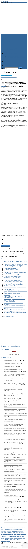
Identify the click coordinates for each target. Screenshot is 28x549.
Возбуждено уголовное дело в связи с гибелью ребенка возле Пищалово (15, 262)
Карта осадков (7, 64)
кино (23, 532)
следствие (10, 538)
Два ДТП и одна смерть (10, 285)
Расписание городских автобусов (15, 56)
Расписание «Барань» (9, 366)
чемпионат (23, 539)
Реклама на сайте (8, 65)
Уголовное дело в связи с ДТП (11, 274)
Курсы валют (7, 61)
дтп (5, 316)
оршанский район (16, 536)
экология (8, 541)
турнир (24, 538)
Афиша (5, 52)
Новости (6, 34)
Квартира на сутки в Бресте (10, 346)
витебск (14, 531)
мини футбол (20, 534)
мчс (5, 536)
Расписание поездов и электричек (15, 58)
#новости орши (5, 529)
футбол (19, 539)
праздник (2, 538)
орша (12, 316)
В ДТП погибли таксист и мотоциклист (14, 284)
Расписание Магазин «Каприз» (11, 360)
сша (15, 538)
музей (2, 536)
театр (17, 538)
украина (14, 539)
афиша (20, 529)
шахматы (2, 541)
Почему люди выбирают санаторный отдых (15, 515)
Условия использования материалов (13, 545)
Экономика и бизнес (12, 48)
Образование (10, 38)
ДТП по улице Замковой (10, 268)
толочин (20, 538)
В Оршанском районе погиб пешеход (13, 265)
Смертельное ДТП (8, 304)
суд (13, 538)
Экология (9, 46)
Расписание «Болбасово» (10, 363)
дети (14, 532)
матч (12, 534)
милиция (16, 534)
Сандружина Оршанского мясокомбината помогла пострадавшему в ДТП (14, 310)
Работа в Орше (7, 60)
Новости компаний (11, 49)
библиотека (9, 531)
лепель (10, 534)
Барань (11, 529)
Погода (5, 63)
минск (24, 534)
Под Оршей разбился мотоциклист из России (15, 264)
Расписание (7, 54)
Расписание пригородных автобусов (16, 57)
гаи (11, 532)
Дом (8, 40)
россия (6, 538)
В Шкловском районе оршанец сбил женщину (15, 266)
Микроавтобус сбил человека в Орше (13, 303)
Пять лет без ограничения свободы (12, 283)
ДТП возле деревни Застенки (11, 269)
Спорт (8, 44)
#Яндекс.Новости (5, 527)
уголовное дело (8, 539)
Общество (9, 41)
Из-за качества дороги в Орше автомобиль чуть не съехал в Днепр (14, 299)
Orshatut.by (14, 77)
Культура (9, 37)
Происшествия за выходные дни (12, 293)
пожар (22, 536)
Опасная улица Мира (9, 289)
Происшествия (10, 42)
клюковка (8, 316)
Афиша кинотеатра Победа (10, 53)
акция (17, 529)
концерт (6, 534)
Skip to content (4, 1)
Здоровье (9, 36)
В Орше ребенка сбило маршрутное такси (14, 305)
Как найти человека (14, 354)
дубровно (19, 532)
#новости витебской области (17, 527)
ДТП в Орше (7, 295)
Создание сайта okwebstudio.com (9, 547)
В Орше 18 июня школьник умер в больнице (15, 270)
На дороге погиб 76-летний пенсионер (13, 281)
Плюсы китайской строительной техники (14, 519)
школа (5, 541)
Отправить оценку (5, 246)
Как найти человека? (12, 50)
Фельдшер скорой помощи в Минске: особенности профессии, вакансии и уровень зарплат (15, 501)
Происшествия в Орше (6, 75)
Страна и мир (10, 45)
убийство (3, 539)
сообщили (3, 86)
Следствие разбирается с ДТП (11, 301)
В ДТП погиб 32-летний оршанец (12, 280)
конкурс (2, 534)
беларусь (3, 531)
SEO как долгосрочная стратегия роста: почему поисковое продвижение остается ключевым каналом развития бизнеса (14, 459)
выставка (8, 532)
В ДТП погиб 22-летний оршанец (12, 276)
